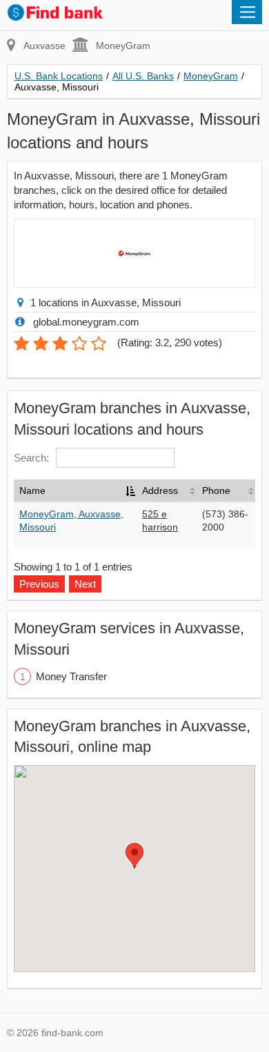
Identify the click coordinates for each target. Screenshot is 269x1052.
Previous (39, 584)
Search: (31, 458)
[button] (134, 855)
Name (32, 490)
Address (160, 490)
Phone (216, 490)
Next (85, 584)
